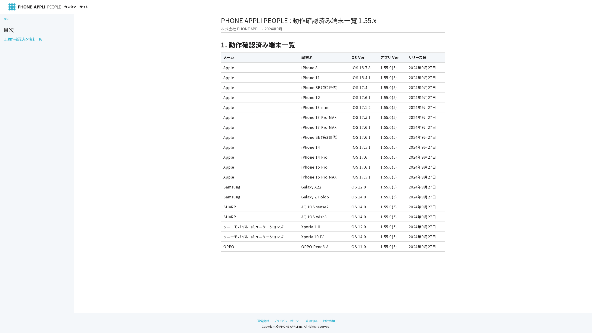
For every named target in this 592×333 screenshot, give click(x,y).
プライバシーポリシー (288, 321)
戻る (6, 19)
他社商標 (329, 321)
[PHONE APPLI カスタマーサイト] (59, 7)
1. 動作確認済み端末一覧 (23, 38)
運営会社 (263, 321)
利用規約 (312, 321)
